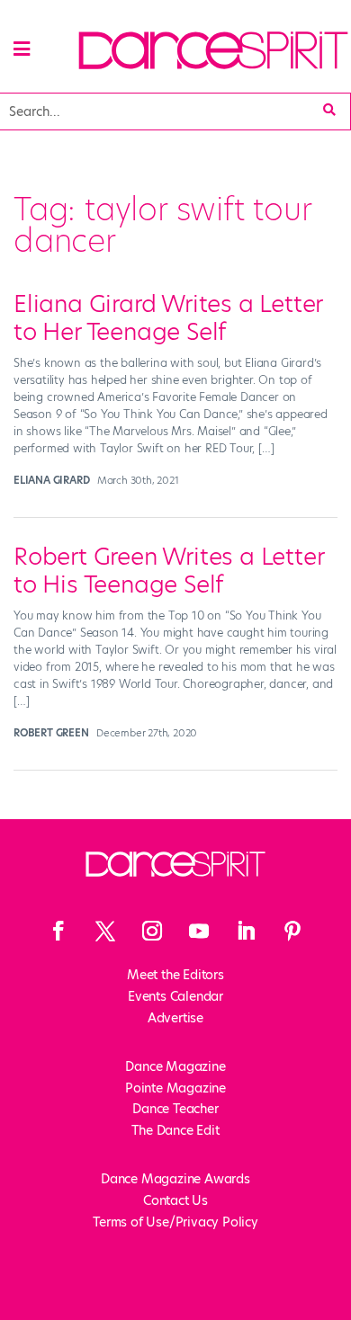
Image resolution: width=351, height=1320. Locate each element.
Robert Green (51, 733)
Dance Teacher (175, 1109)
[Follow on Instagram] (152, 930)
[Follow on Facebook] (58, 930)
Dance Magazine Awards (175, 1179)
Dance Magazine (175, 1066)
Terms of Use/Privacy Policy (175, 1222)
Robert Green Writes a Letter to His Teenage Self (168, 570)
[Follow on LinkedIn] (246, 930)
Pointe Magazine (175, 1088)
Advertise (175, 1018)
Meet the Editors (175, 975)
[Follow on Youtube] (199, 930)
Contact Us (175, 1200)
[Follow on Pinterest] (292, 930)
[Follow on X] (105, 930)
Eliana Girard (51, 480)
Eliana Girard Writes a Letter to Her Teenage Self (168, 318)
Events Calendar (175, 996)
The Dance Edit (175, 1130)
